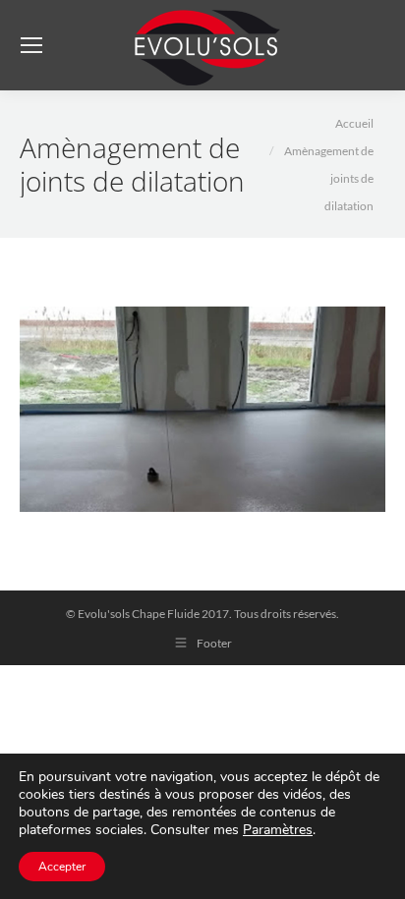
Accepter (62, 866)
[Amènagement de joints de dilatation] (202, 409)
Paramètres (278, 830)
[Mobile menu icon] (31, 45)
